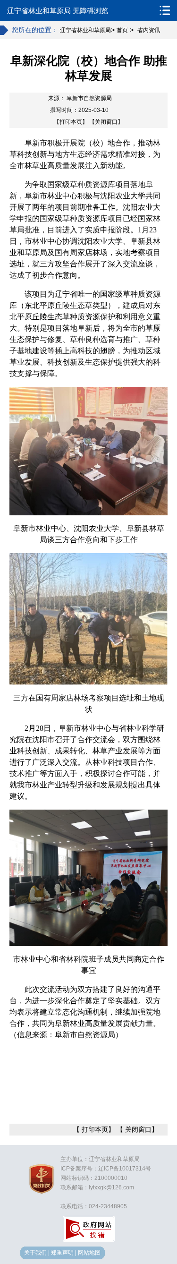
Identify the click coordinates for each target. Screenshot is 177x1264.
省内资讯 (148, 30)
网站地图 (89, 1252)
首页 (122, 30)
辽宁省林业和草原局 (39, 11)
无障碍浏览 (90, 11)
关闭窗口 (138, 1129)
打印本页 (95, 1129)
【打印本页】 (71, 122)
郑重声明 (62, 1252)
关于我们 (35, 1252)
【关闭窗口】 (106, 122)
